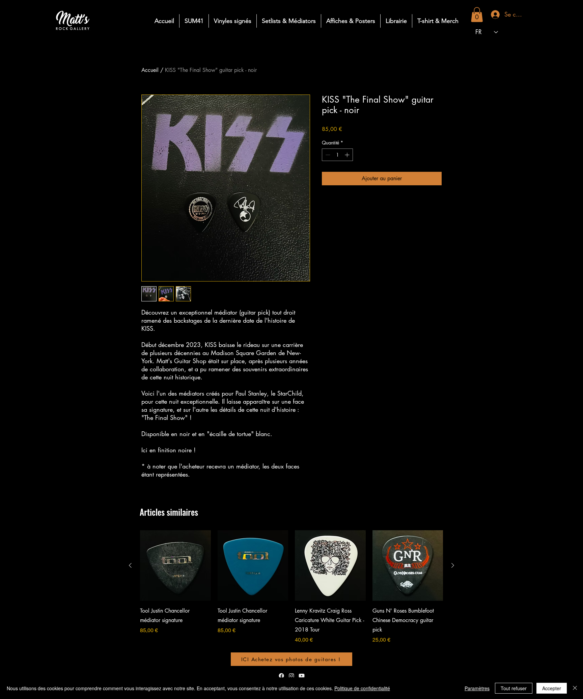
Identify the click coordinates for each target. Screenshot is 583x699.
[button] (477, 14)
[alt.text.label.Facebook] (281, 675)
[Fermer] (575, 688)
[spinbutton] (337, 155)
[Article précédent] (130, 565)
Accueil (150, 70)
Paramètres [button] (477, 688)
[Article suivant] (453, 565)
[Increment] (347, 155)
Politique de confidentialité (362, 688)
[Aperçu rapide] (175, 565)
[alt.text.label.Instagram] (291, 675)
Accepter (551, 688)
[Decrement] (327, 155)
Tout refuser (514, 688)
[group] (291, 596)
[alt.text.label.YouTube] (301, 675)
